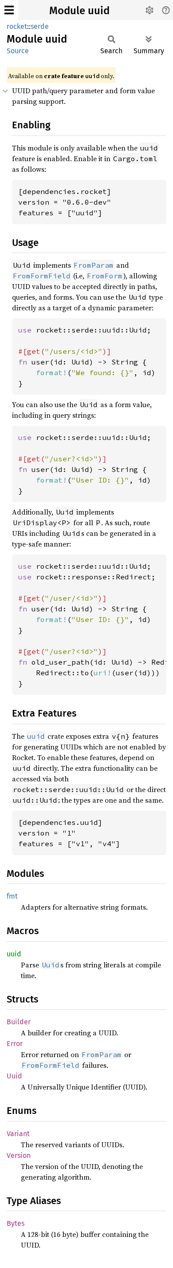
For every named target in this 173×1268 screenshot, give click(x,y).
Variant (18, 1133)
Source (18, 51)
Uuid (14, 1076)
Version (19, 1155)
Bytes (15, 1223)
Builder (19, 1022)
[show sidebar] (9, 10)
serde (40, 26)
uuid (14, 954)
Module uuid (79, 10)
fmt (12, 896)
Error (15, 1043)
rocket (17, 26)
